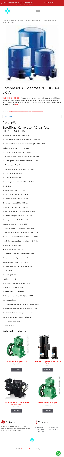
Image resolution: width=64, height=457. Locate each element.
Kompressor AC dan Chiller (15, 20)
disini (17, 104)
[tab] (32, 116)
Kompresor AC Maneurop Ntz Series (36, 20)
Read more (16, 369)
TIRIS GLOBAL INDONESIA (11, 98)
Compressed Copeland (28, 449)
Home (4, 20)
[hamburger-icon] (38, 11)
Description (8, 116)
